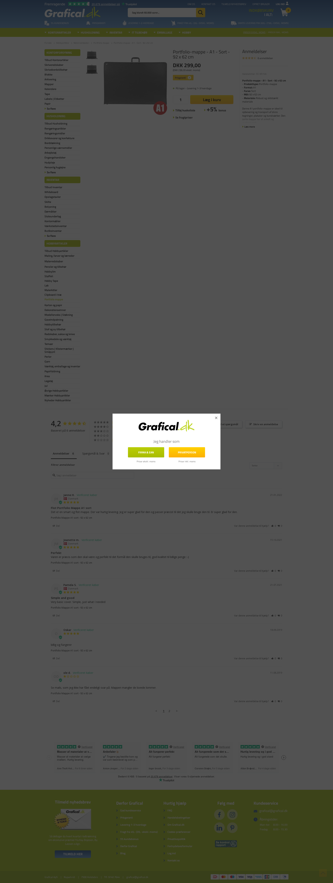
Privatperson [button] (187, 452)
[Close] (216, 418)
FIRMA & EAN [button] (146, 452)
